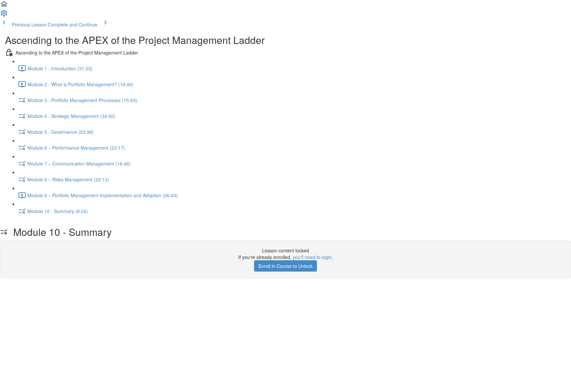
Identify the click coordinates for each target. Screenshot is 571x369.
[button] (4, 6)
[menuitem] (4, 15)
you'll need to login (312, 257)
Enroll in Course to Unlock (285, 266)
